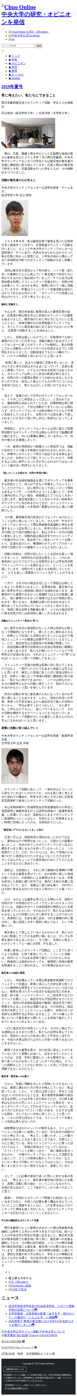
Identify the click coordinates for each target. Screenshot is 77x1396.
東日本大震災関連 (11, 1341)
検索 (39, 45)
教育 (13, 70)
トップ (14, 55)
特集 (13, 59)
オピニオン (17, 63)
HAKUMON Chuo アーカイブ (17, 1347)
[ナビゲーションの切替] (2, 50)
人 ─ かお (16, 74)
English (14, 78)
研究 (13, 67)
